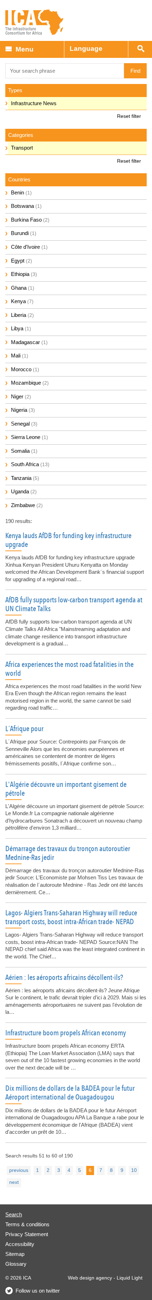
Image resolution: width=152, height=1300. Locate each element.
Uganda (24, 491)
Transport (22, 148)
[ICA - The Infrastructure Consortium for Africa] (34, 22)
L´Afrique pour (24, 728)
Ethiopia (24, 274)
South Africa (30, 464)
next (14, 1182)
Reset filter (129, 116)
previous (18, 1170)
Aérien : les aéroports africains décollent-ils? (64, 977)
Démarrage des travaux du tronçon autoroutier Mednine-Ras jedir (67, 853)
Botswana (26, 206)
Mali (19, 356)
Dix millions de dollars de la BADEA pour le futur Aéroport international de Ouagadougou (70, 1093)
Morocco (25, 369)
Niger (21, 396)
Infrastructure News (34, 103)
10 (134, 1170)
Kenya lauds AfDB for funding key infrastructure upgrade (68, 540)
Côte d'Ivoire (29, 247)
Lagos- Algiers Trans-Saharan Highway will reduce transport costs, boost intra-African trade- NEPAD (71, 917)
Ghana (22, 288)
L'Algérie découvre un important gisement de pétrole (66, 789)
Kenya (22, 301)
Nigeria (23, 410)
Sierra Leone (29, 437)
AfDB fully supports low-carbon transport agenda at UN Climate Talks (73, 604)
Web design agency (90, 1278)
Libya (21, 328)
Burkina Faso (30, 220)
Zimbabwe (27, 505)
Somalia (24, 451)
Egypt (21, 261)
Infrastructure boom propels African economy (65, 1032)
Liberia (22, 315)
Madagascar (29, 342)
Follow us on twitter (38, 1291)
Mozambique (30, 383)
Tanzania (25, 478)
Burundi (23, 233)
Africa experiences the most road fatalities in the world (69, 669)
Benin (21, 192)
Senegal (24, 424)
